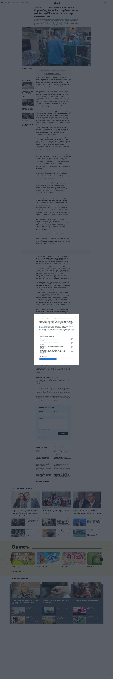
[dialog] (56, 339)
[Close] (77, 316)
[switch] (71, 339)
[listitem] (56, 336)
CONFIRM (48, 358)
